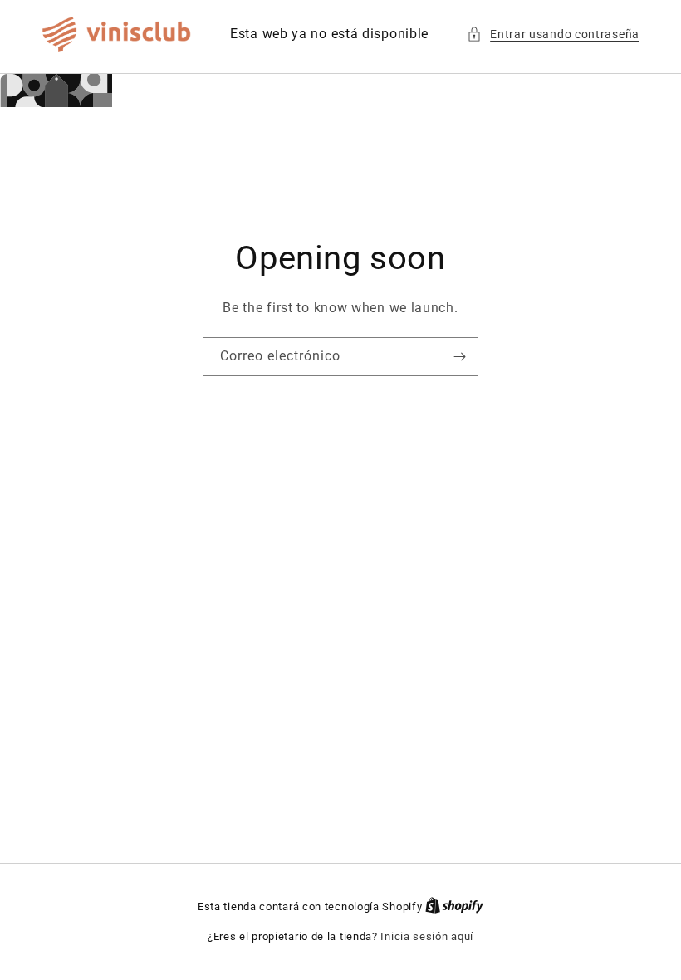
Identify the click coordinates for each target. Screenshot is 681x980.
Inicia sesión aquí (426, 936)
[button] (553, 34)
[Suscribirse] (459, 356)
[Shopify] (454, 906)
